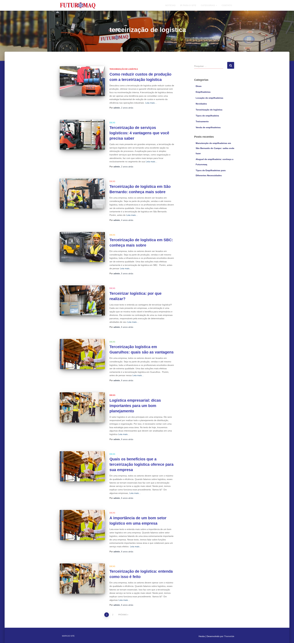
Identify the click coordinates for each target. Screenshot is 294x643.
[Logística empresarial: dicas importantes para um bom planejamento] (82, 407)
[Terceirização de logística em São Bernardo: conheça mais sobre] (82, 193)
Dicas (112, 123)
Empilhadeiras (203, 92)
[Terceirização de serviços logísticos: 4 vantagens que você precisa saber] (82, 135)
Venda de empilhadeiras (208, 127)
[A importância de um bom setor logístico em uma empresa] (82, 525)
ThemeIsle (229, 636)
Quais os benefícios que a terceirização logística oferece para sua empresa (141, 464)
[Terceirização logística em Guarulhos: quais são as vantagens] (82, 354)
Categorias (208, 5)
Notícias (170, 5)
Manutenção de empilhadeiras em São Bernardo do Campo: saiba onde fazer (215, 148)
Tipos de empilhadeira (207, 115)
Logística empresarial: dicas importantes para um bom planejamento (135, 405)
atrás (127, 107)
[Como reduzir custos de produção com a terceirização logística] (82, 81)
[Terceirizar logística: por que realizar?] (82, 300)
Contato (227, 5)
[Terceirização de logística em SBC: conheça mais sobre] (82, 247)
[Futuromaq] (77, 5)
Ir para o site (188, 5)
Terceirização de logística (123, 69)
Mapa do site (68, 636)
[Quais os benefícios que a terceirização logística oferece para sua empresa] (82, 466)
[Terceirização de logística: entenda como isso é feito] (82, 578)
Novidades (201, 103)
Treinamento (202, 121)
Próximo (122, 615)
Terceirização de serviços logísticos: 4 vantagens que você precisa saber (139, 132)
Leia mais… (151, 103)
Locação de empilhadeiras (209, 98)
